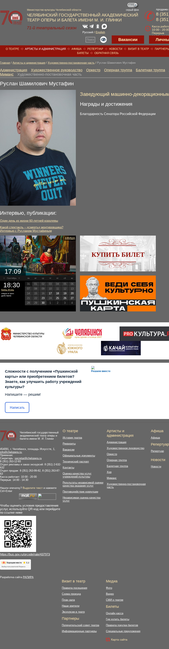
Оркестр (93, 70)
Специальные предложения (123, 631)
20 (72, 293)
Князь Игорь (7, 290)
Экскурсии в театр (73, 611)
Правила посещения (74, 587)
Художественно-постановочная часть (71, 62)
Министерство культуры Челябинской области (54, 9)
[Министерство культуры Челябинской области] (22, 333)
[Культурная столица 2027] (82, 333)
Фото (109, 587)
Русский (87, 32)
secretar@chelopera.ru (28, 458)
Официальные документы (79, 455)
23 (43, 298)
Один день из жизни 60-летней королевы (29, 220)
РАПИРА (28, 577)
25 (57, 298)
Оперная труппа (118, 70)
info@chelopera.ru (11, 452)
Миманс (7, 74)
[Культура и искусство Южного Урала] (70, 348)
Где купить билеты (117, 619)
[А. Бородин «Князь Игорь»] (38, 256)
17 (50, 293)
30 (43, 302)
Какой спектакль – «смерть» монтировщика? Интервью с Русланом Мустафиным (31, 228)
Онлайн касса (114, 613)
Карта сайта (119, 639)
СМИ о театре (114, 599)
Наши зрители (70, 605)
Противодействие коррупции (80, 491)
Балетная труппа (150, 70)
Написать (17, 407)
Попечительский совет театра (80, 625)
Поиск (90, 39)
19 (64, 293)
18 (57, 293)
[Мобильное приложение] (121, 348)
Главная (5, 62)
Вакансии (127, 39)
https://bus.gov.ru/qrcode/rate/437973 (25, 554)
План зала (68, 599)
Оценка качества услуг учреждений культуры (77, 475)
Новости (115, 48)
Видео (110, 593)
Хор (109, 472)
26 (64, 298)
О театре (12, 48)
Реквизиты (69, 443)
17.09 (13, 271)
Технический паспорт (76, 461)
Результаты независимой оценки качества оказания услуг (83, 484)
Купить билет (118, 254)
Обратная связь (106, 53)
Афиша (77, 48)
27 (72, 298)
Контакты (68, 467)
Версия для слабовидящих (103, 39)
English (100, 32)
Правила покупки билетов (122, 625)
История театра (72, 437)
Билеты (83, 53)
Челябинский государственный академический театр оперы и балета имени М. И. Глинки (39, 435)
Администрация (13, 70)
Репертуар (95, 48)
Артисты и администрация (45, 48)
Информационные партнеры (79, 631)
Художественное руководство (56, 70)
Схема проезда (71, 593)
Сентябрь (11, 278)
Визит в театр (138, 48)
